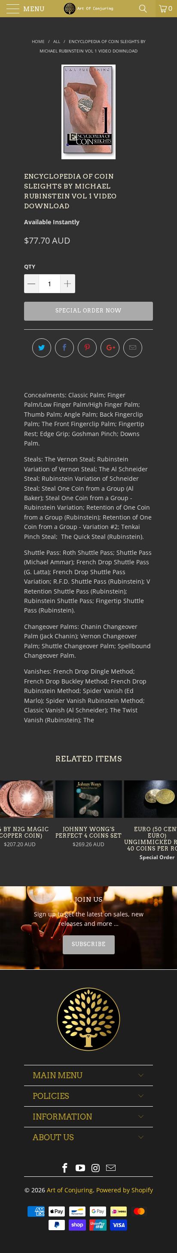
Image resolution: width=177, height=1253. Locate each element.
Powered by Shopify (124, 1190)
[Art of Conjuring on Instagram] (95, 1168)
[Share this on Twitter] (41, 347)
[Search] (146, 8)
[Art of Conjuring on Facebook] (65, 1168)
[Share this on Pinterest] (87, 347)
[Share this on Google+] (110, 347)
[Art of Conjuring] (88, 8)
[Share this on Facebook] (64, 347)
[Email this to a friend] (132, 347)
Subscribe (89, 944)
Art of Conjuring (70, 1190)
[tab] (88, 944)
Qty (29, 266)
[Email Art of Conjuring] (111, 1168)
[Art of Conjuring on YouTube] (80, 1168)
